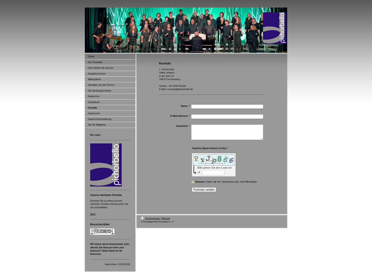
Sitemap (165, 218)
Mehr (93, 214)
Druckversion (152, 218)
